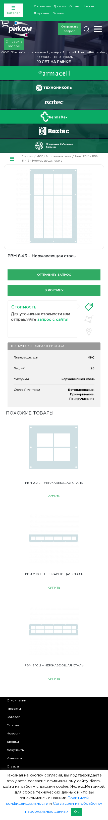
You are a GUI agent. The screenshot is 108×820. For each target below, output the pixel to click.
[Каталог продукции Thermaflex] (54, 117)
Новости (88, 6)
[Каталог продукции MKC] (54, 145)
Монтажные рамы (59, 156)
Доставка (60, 6)
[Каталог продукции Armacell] (54, 73)
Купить (54, 496)
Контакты (14, 758)
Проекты (14, 708)
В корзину (54, 290)
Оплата (74, 6)
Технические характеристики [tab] (37, 346)
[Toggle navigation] (97, 30)
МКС (39, 156)
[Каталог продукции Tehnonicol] (54, 87)
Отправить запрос (69, 29)
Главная (27, 156)
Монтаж (13, 725)
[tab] (89, 306)
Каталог (13, 717)
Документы (41, 13)
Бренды (13, 741)
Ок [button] (76, 811)
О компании (42, 6)
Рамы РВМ (82, 156)
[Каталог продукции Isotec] (54, 102)
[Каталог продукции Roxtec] (54, 131)
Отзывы (58, 13)
